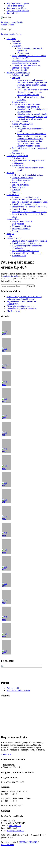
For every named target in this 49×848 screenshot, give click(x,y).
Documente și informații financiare (21, 309)
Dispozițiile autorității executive (20, 306)
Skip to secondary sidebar (18, 10)
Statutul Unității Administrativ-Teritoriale (24, 296)
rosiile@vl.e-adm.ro (15, 830)
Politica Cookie (13, 688)
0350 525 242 (15, 825)
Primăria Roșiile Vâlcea (11, 34)
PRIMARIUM (7, 844)
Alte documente (13, 311)
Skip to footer (12, 13)
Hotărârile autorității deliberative (20, 299)
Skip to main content (15, 6)
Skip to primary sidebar (17, 8)
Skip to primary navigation (18, 3)
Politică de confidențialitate (18, 690)
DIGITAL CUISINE (28, 842)
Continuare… (7, 754)
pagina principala (10, 276)
